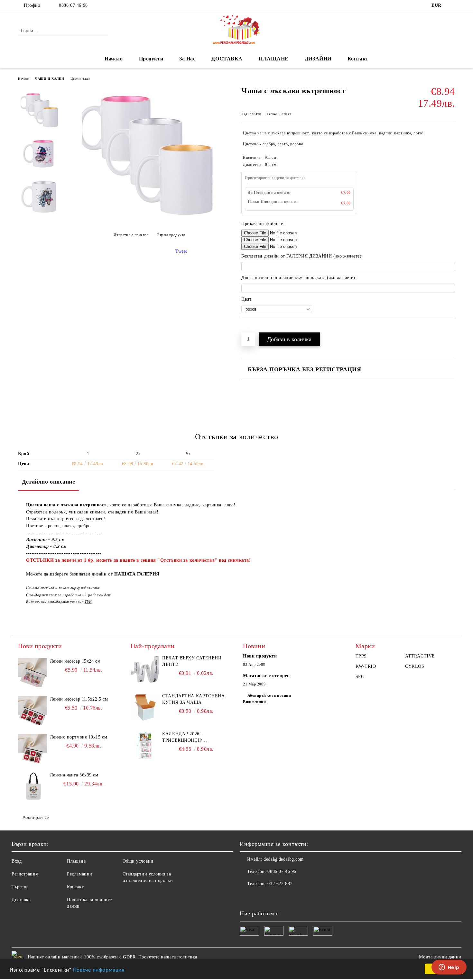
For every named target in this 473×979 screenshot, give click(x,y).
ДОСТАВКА (226, 58)
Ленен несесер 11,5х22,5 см (79, 699)
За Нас (187, 58)
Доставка (21, 899)
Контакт (358, 58)
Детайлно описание (48, 481)
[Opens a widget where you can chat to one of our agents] (449, 968)
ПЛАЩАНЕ (274, 58)
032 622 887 (279, 883)
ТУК (88, 601)
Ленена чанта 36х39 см (74, 775)
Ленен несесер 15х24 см (75, 661)
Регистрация (25, 874)
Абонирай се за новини (269, 695)
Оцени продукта (171, 235)
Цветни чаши (80, 78)
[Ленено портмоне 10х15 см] (32, 748)
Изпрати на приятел (131, 235)
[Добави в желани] (253, 328)
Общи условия (138, 861)
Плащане (76, 861)
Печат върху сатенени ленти (191, 661)
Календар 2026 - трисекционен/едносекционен (183, 737)
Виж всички (254, 702)
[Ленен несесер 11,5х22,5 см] (32, 710)
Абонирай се (36, 817)
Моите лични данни (440, 957)
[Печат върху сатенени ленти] (145, 669)
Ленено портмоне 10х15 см (78, 737)
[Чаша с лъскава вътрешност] (149, 219)
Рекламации (79, 874)
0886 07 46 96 (73, 5)
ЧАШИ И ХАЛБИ (49, 78)
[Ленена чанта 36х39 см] (32, 786)
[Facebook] (451, 5)
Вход (17, 861)
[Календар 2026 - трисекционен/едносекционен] (145, 745)
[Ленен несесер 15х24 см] (32, 672)
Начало (114, 58)
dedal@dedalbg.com (284, 859)
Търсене (20, 886)
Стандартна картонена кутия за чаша (193, 699)
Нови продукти (260, 656)
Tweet (181, 251)
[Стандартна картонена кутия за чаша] (145, 707)
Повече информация (99, 969)
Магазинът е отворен (266, 675)
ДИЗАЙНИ (318, 58)
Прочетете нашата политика (167, 957)
